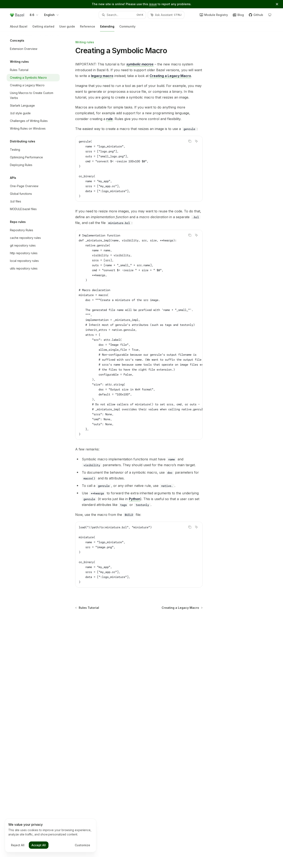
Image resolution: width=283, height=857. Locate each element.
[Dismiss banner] (277, 4)
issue (153, 4)
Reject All (17, 845)
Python (134, 499)
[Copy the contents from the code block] (189, 141)
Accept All (38, 845)
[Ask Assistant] (196, 141)
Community (127, 26)
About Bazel (18, 26)
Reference (87, 26)
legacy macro (102, 76)
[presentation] (138, 334)
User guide (67, 26)
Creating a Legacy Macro (170, 76)
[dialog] (50, 835)
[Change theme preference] (269, 15)
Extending (107, 26)
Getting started (43, 26)
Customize (82, 845)
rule (109, 119)
